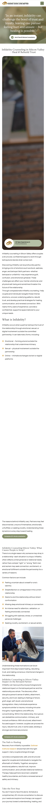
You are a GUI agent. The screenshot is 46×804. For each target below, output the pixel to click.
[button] (42, 3)
